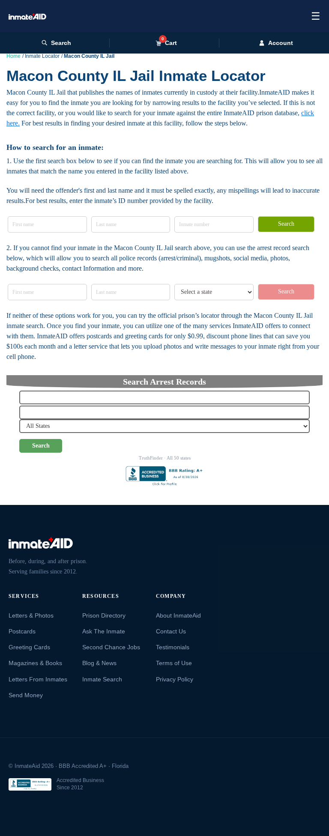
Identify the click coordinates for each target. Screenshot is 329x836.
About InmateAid (178, 615)
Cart (169, 42)
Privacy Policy (174, 679)
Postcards (22, 631)
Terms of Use (174, 663)
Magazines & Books (35, 663)
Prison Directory (104, 615)
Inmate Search (102, 679)
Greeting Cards (29, 647)
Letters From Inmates (38, 679)
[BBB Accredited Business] (30, 784)
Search (61, 42)
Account (280, 42)
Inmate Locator (42, 56)
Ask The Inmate (103, 631)
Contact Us (171, 631)
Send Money (26, 695)
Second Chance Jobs (111, 647)
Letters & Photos (31, 615)
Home (13, 56)
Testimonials (172, 647)
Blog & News (99, 663)
